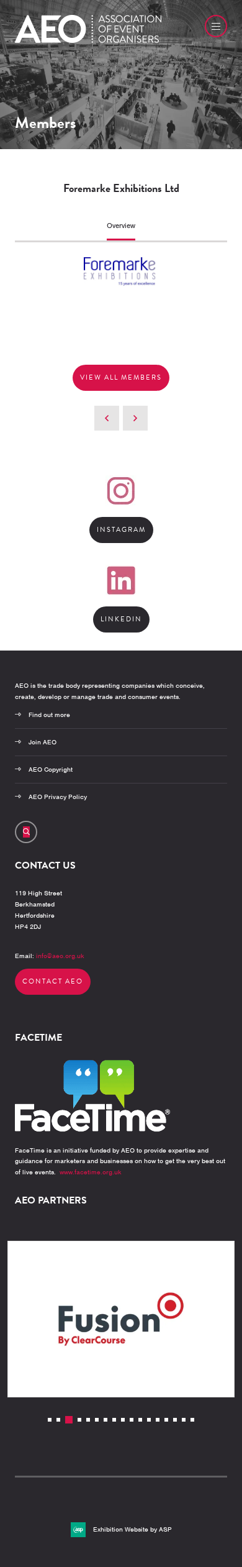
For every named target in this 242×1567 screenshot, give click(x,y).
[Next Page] (135, 418)
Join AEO (42, 742)
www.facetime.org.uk (91, 1171)
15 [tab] (175, 1420)
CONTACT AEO (52, 981)
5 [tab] (88, 1420)
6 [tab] (97, 1420)
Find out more (49, 714)
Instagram (121, 529)
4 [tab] (79, 1420)
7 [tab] (105, 1420)
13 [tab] (157, 1420)
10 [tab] (131, 1420)
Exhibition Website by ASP (132, 1529)
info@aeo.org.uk (60, 955)
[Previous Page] (106, 418)
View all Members (121, 377)
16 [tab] (184, 1420)
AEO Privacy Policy (58, 796)
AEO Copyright (51, 769)
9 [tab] (123, 1420)
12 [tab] (149, 1420)
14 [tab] (166, 1420)
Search (26, 832)
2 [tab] (58, 1420)
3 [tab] (69, 1419)
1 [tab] (50, 1420)
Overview (121, 226)
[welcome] (88, 40)
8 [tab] (114, 1420)
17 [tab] (192, 1420)
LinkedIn (121, 619)
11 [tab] (140, 1420)
